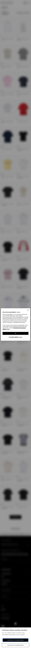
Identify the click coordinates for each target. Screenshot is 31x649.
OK (15, 333)
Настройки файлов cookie (15, 337)
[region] (15, 324)
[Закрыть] (28, 310)
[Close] (15, 624)
